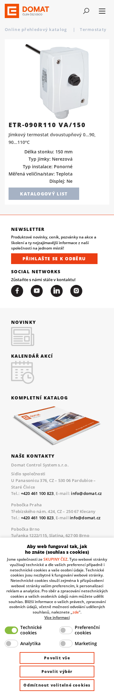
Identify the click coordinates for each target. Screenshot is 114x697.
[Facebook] (17, 291)
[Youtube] (37, 291)
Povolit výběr (57, 671)
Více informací (57, 617)
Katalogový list (43, 194)
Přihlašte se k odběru (54, 259)
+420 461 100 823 (37, 493)
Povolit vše (57, 658)
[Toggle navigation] (86, 11)
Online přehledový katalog (36, 29)
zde (76, 611)
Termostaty (94, 29)
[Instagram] (76, 291)
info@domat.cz (86, 493)
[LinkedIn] (57, 291)
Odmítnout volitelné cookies (56, 685)
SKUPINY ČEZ (55, 559)
